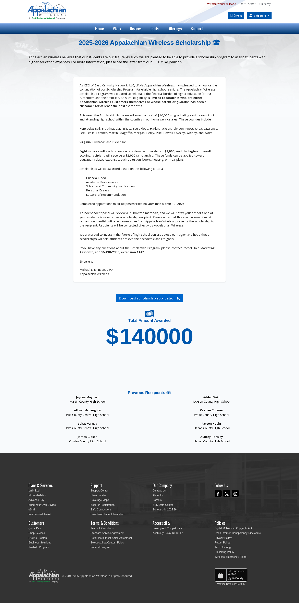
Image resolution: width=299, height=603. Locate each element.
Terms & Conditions (102, 528)
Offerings (175, 28)
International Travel (39, 514)
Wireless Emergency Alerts (231, 556)
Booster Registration (103, 504)
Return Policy (222, 542)
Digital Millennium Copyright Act (233, 528)
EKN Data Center (163, 504)
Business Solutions (39, 542)
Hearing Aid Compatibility (167, 528)
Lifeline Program (38, 537)
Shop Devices (36, 533)
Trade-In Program (38, 547)
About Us (158, 495)
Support (197, 28)
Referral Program (100, 547)
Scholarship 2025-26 (165, 509)
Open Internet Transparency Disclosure (238, 533)
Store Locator (247, 4)
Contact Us (159, 490)
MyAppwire (260, 15)
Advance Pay (36, 499)
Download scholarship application (148, 298)
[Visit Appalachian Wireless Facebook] (218, 493)
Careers (157, 499)
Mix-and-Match (37, 495)
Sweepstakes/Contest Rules (107, 542)
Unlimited (33, 490)
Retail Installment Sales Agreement (111, 537)
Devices (237, 15)
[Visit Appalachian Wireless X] (226, 493)
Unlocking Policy (224, 551)
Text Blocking (223, 547)
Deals (155, 28)
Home (99, 28)
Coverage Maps (100, 499)
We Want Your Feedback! (221, 4)
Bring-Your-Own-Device (42, 504)
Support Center (99, 490)
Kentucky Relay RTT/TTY (168, 533)
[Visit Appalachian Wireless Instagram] (235, 493)
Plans (117, 28)
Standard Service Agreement (107, 533)
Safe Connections (101, 509)
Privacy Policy (223, 537)
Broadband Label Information (107, 514)
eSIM (31, 509)
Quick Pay (265, 4)
